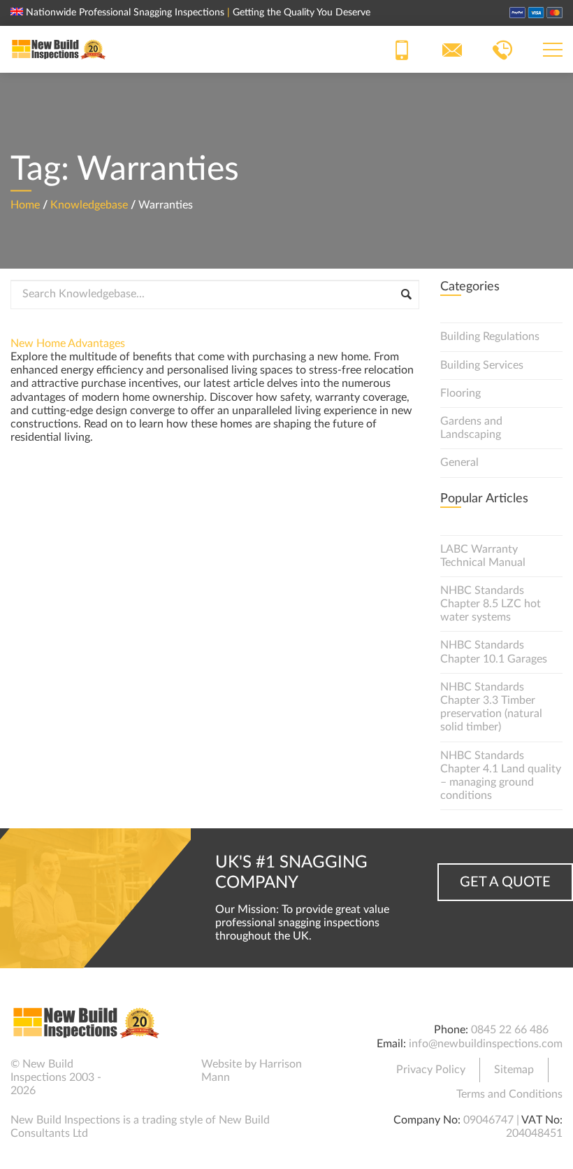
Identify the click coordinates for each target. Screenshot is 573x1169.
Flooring (460, 393)
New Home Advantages (67, 343)
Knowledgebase (89, 204)
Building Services (481, 365)
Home (25, 204)
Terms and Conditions (509, 1094)
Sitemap (514, 1069)
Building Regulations (489, 336)
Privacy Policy (430, 1069)
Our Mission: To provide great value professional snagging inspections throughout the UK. (302, 923)
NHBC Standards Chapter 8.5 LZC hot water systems (490, 604)
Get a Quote (505, 882)
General (459, 462)
